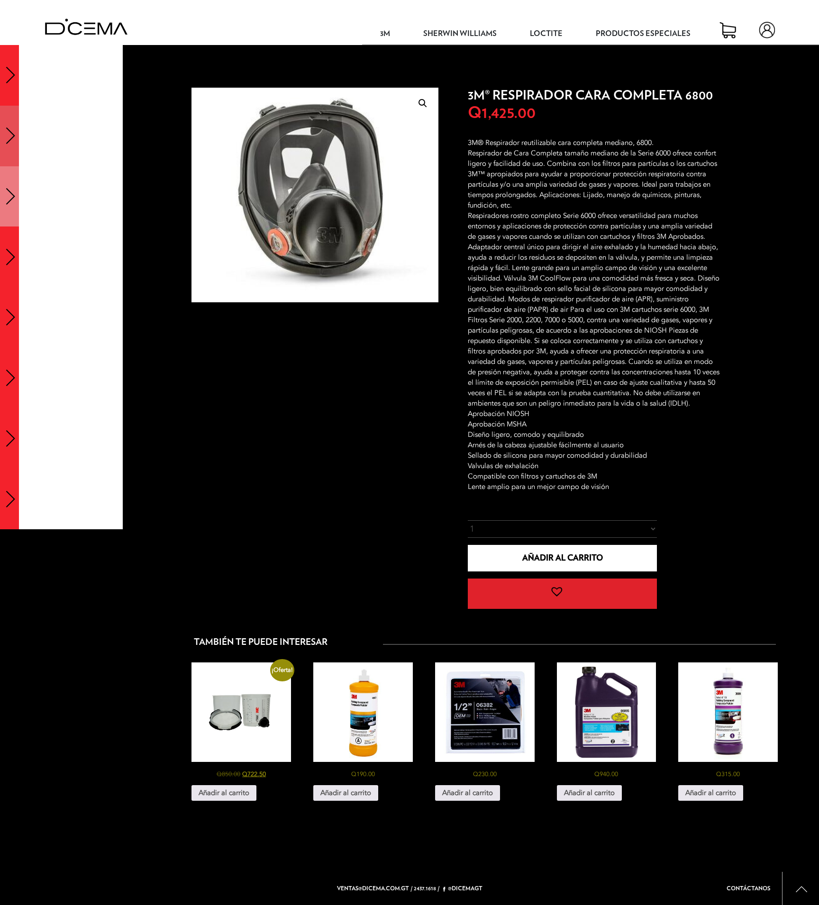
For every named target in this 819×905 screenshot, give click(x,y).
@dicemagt (465, 888)
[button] (422, 103)
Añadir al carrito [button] (224, 792)
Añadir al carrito (562, 558)
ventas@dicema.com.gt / (374, 888)
